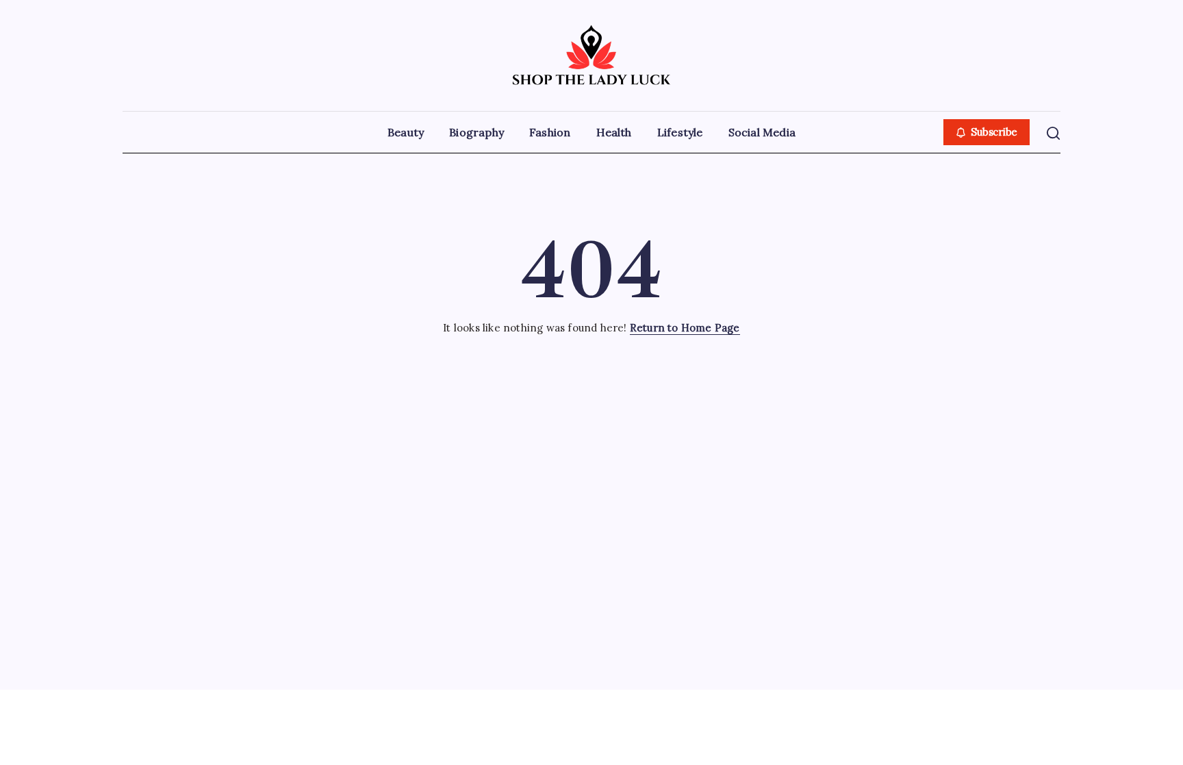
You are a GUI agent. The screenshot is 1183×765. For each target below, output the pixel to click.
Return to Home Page (685, 327)
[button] (986, 132)
